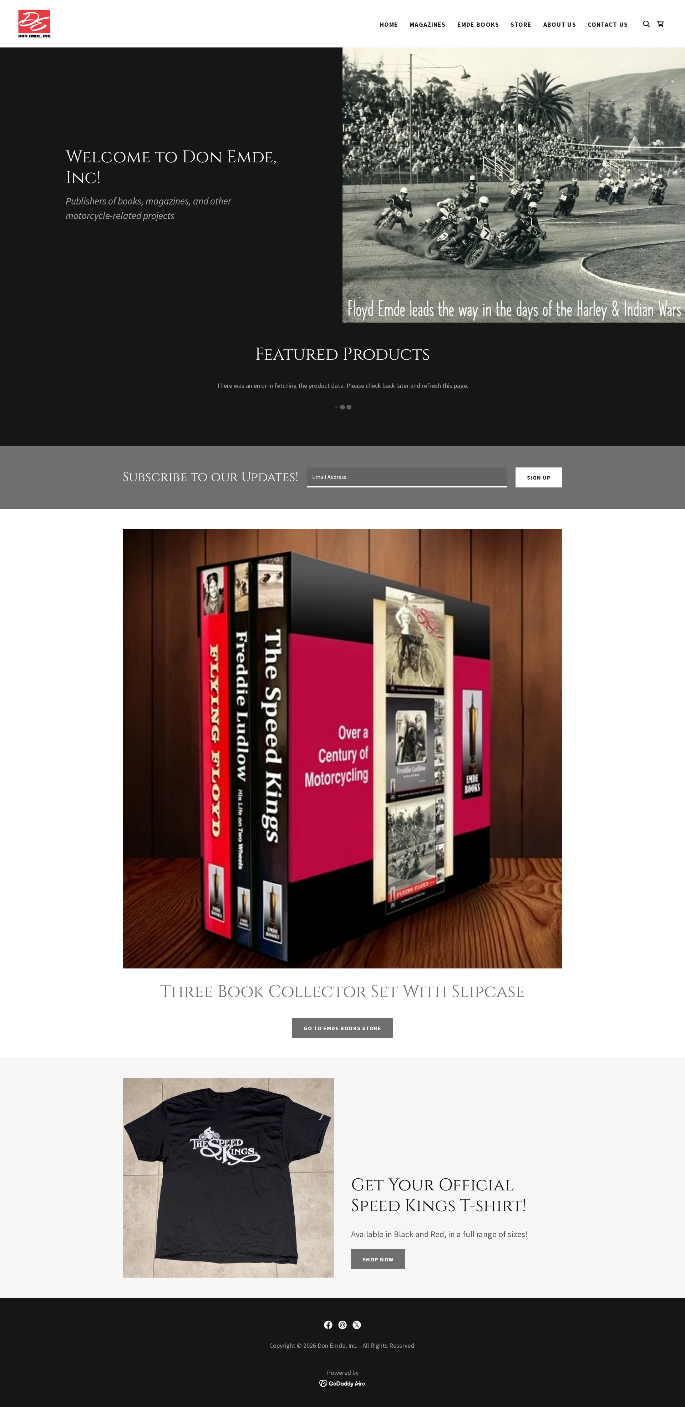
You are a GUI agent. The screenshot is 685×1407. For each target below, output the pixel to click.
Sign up (539, 477)
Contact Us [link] (608, 24)
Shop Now (378, 1259)
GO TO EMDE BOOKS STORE (342, 1028)
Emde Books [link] (478, 24)
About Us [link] (559, 24)
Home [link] (389, 24)
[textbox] (407, 477)
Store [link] (521, 24)
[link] (34, 23)
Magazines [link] (428, 24)
